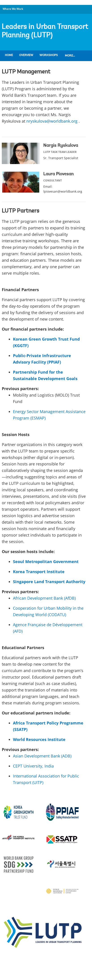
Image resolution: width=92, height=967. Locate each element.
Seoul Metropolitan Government (46, 561)
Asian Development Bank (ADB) (42, 756)
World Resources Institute (39, 739)
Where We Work (13, 9)
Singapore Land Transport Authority (49, 581)
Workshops (49, 55)
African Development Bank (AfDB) (44, 598)
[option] (46, 933)
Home (9, 55)
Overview (26, 55)
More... (70, 55)
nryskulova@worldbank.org (51, 121)
